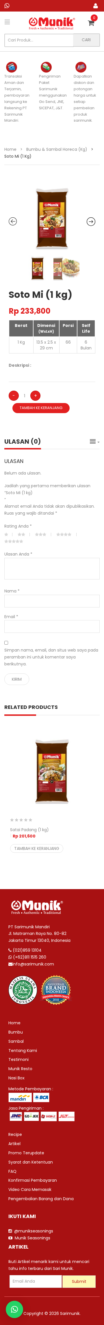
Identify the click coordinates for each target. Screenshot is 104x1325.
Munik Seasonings (31, 1238)
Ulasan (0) (22, 441)
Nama (12, 591)
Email (11, 617)
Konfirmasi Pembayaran (32, 1180)
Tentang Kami (22, 1050)
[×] (14, 1309)
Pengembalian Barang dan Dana (41, 1199)
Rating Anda (18, 526)
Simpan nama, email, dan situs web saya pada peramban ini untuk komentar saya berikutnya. (51, 657)
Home (10, 149)
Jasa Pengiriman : (26, 1108)
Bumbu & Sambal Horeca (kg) (56, 149)
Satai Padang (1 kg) (29, 833)
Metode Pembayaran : (30, 1089)
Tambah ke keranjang (41, 408)
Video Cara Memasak (29, 1189)
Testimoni (18, 1059)
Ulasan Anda (18, 554)
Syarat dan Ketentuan (30, 1162)
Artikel (14, 1144)
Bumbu (15, 1032)
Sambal (16, 1041)
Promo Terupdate (26, 1153)
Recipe (15, 1134)
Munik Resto (20, 1069)
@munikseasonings (32, 1231)
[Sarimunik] (52, 23)
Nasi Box (16, 1078)
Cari (86, 40)
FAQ (12, 1171)
